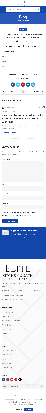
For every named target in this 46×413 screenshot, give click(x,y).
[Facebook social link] (13, 84)
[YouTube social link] (11, 379)
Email (5, 194)
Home (19, 21)
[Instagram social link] (7, 379)
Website (5, 203)
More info (18, 409)
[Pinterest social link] (23, 84)
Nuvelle (25, 74)
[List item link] (23, 291)
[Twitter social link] (18, 84)
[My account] (43, 10)
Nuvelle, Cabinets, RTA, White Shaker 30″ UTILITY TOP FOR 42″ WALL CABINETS (23, 118)
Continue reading (9, 133)
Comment (6, 159)
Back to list (23, 91)
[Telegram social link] (33, 84)
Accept (28, 409)
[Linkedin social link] (28, 84)
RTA (35, 74)
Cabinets (26, 21)
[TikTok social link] (20, 379)
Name (5, 184)
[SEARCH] (41, 386)
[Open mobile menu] (3, 10)
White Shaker (23, 78)
